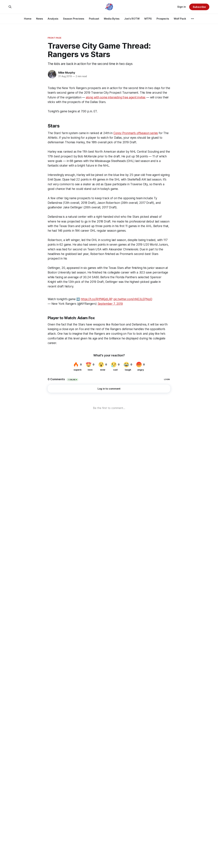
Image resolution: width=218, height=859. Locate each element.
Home (27, 18)
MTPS (148, 18)
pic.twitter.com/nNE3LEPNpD (132, 299)
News (39, 18)
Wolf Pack (180, 18)
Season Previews (73, 18)
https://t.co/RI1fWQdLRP (97, 299)
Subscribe (199, 6)
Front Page (54, 37)
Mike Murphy (66, 72)
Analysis (53, 18)
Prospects (163, 18)
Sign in (181, 6)
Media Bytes (111, 18)
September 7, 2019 (110, 303)
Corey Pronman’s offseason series (135, 133)
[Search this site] (10, 7)
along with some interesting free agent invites (115, 97)
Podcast (94, 18)
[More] (192, 18)
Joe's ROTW (132, 18)
